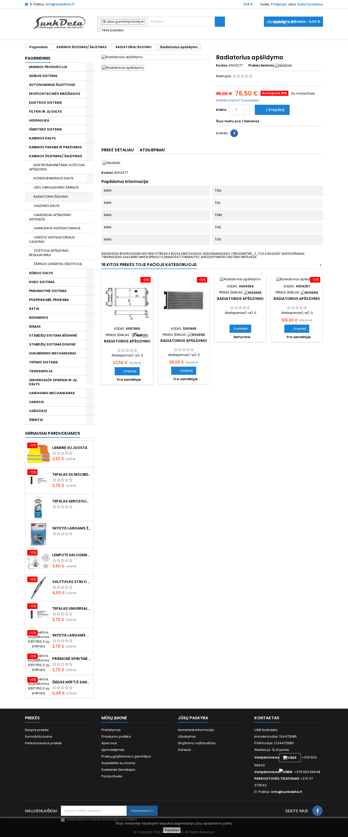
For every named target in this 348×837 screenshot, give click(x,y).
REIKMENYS (38, 317)
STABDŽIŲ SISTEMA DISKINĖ (52, 344)
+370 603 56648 (307, 771)
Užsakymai (187, 736)
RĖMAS (35, 326)
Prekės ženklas (261, 65)
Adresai (184, 749)
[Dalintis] (234, 133)
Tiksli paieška (112, 30)
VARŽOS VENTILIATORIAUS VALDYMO (52, 239)
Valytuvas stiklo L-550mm (71, 582)
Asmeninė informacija (196, 729)
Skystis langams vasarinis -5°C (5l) (71, 635)
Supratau (171, 830)
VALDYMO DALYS (47, 205)
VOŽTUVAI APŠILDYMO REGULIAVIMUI (49, 252)
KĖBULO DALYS (41, 273)
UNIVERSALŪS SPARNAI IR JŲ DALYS (53, 382)
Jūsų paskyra (193, 718)
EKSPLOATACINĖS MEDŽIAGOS (54, 93)
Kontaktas (266, 718)
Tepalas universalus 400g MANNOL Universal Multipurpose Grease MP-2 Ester (71, 608)
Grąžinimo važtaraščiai (197, 743)
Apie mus (109, 743)
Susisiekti (241, 328)
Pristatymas (111, 729)
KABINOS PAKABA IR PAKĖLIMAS (55, 147)
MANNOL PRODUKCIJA (48, 66)
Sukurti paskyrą (310, 4)
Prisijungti (279, 4)
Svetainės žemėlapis (118, 769)
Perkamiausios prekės (43, 743)
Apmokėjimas (112, 749)
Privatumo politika (116, 736)
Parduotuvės (111, 776)
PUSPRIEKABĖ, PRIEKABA (49, 299)
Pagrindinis (37, 58)
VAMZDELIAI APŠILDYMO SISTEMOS (50, 217)
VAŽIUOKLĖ (38, 410)
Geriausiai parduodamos (52, 433)
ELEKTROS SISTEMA (45, 102)
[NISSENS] (283, 65)
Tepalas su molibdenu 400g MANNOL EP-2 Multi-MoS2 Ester (71, 474)
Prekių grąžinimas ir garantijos (126, 756)
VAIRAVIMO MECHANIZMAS (52, 393)
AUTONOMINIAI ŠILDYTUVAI (52, 84)
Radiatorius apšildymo (127, 341)
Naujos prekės (37, 729)
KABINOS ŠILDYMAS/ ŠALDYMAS (55, 156)
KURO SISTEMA (42, 282)
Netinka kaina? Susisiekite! (238, 100)
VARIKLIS (36, 402)
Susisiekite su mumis (118, 763)
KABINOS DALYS (42, 138)
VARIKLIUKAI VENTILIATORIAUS (57, 228)
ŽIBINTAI (36, 419)
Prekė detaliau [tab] (117, 150)
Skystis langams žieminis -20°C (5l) (71, 528)
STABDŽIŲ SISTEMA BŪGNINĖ (53, 335)
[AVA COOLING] (140, 335)
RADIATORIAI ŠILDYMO (51, 196)
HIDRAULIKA (39, 120)
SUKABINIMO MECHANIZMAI (52, 353)
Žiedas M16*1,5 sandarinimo (71, 682)
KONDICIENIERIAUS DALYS (54, 178)
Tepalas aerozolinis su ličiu (71, 501)
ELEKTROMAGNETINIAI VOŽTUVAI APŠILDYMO (57, 167)
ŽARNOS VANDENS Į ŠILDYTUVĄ (58, 263)
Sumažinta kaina (38, 736)
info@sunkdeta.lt (60, 4)
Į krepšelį (271, 110)
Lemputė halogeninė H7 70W (71, 555)
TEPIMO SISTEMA (43, 362)
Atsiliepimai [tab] (152, 150)
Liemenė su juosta (69, 448)
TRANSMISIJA (40, 371)
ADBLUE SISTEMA (43, 75)
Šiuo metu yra (228, 121)
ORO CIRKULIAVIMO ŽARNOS (56, 187)
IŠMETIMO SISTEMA (45, 129)
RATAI (34, 308)
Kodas (221, 65)
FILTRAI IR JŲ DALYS (45, 111)
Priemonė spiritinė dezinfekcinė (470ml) (71, 659)
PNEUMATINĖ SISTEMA (47, 290)
